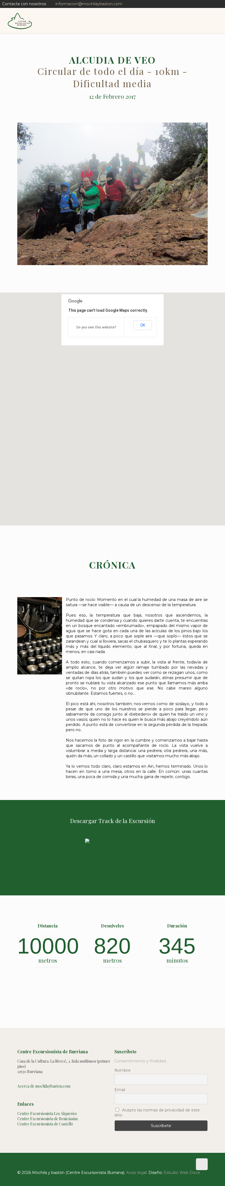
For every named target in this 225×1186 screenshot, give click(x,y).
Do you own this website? (96, 327)
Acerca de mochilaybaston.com (43, 1086)
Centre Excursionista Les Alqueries (47, 1113)
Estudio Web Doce (182, 1172)
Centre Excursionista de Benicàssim (47, 1118)
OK (142, 325)
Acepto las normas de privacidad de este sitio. (157, 1112)
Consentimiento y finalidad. (140, 1061)
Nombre (122, 1070)
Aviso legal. (136, 1172)
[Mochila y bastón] (20, 20)
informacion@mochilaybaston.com (88, 3)
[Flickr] (220, 3)
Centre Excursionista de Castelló (45, 1124)
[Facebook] (212, 3)
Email (119, 1089)
